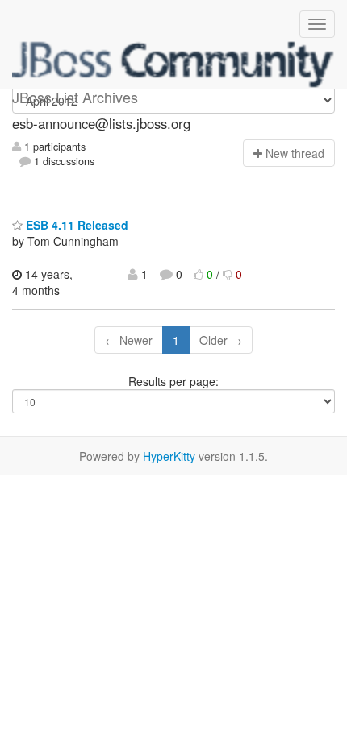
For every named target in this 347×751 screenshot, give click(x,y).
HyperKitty (169, 456)
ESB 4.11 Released (75, 225)
